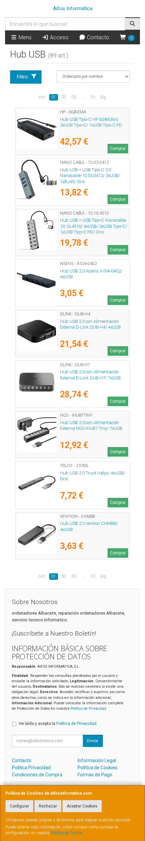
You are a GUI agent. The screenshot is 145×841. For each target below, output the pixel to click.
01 (53, 97)
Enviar (92, 740)
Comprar (118, 148)
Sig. (103, 97)
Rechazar (48, 806)
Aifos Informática (72, 8)
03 (73, 97)
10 (92, 97)
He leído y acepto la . (58, 723)
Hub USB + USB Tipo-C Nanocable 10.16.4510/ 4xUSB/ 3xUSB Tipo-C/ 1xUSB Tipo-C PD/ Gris (93, 226)
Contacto (97, 37)
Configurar (19, 806)
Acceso (58, 37)
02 (63, 97)
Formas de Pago (95, 774)
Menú (24, 37)
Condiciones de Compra (37, 774)
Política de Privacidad (88, 708)
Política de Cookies (67, 833)
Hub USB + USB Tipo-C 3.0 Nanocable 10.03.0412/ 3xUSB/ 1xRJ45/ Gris (90, 175)
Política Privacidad (31, 767)
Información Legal (97, 760)
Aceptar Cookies (82, 806)
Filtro (22, 77)
